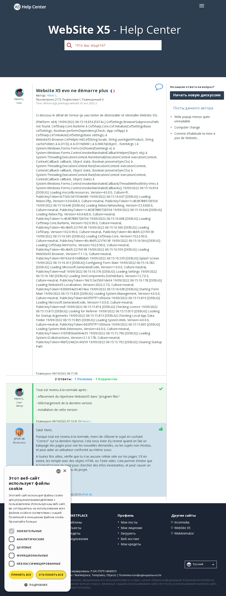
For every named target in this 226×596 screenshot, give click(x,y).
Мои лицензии (131, 528)
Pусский (197, 564)
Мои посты (129, 522)
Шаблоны (74, 522)
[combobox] (58, 471)
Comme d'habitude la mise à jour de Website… (194, 135)
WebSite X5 (182, 528)
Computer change (187, 127)
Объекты (74, 528)
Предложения (77, 539)
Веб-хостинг (130, 539)
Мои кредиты (131, 544)
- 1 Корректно (104, 379)
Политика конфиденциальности (140, 575)
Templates (98, 575)
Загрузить (128, 533)
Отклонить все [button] (51, 575)
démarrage (50, 103)
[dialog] (37, 529)
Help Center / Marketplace (74, 575)
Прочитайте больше (23, 521)
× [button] (64, 471)
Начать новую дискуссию (197, 95)
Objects (111, 575)
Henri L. (52, 95)
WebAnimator (184, 533)
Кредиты (73, 533)
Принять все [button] (21, 575)
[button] (37, 584)
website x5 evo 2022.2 (83, 103)
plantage (63, 103)
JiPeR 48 (87, 494)
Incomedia (181, 522)
